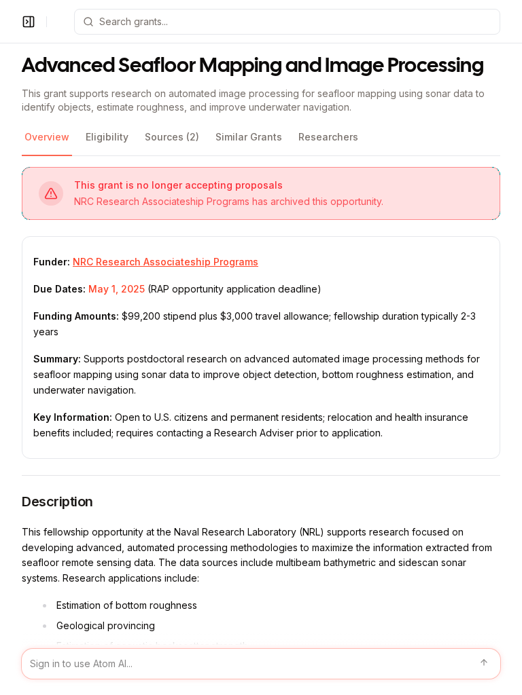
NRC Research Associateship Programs (165, 261)
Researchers (328, 137)
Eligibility (107, 137)
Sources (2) (172, 137)
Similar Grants (248, 137)
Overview (46, 137)
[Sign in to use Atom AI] (261, 664)
